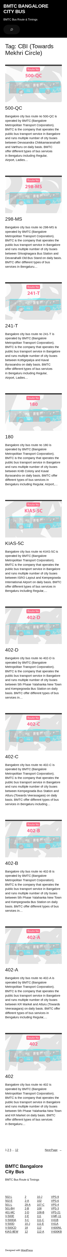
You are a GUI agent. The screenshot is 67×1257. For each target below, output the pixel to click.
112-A (40, 1231)
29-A (28, 1204)
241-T (11, 325)
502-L (8, 1196)
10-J (27, 1223)
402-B (11, 863)
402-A (11, 969)
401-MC (10, 1212)
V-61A (55, 1223)
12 (16, 1149)
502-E (9, 1200)
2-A (27, 1200)
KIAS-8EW (11, 1231)
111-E (40, 1223)
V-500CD (10, 1227)
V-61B (55, 1220)
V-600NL (56, 1227)
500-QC (13, 108)
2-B (27, 1208)
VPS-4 (55, 1204)
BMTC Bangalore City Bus (25, 8)
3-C (27, 1220)
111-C (40, 1220)
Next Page (53, 1149)
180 (9, 436)
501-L (8, 1204)
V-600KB (56, 1231)
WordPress (27, 1250)
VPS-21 (55, 1212)
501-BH (9, 1208)
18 (26, 1227)
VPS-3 (55, 1208)
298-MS (13, 219)
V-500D (9, 1223)
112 (39, 1227)
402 (9, 1076)
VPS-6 (55, 1200)
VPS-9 (55, 1196)
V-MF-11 (56, 1216)
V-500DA (10, 1220)
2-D (27, 1212)
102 (39, 1200)
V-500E (9, 1216)
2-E (27, 1216)
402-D (11, 650)
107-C (40, 1204)
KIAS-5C (14, 543)
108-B (40, 1212)
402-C (11, 756)
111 (39, 1216)
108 (39, 1208)
